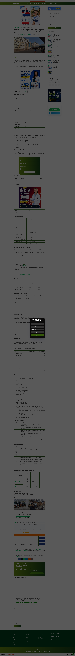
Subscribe (37, 335)
